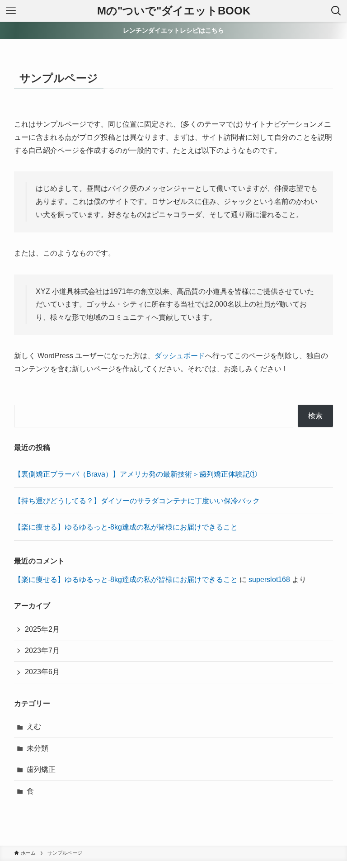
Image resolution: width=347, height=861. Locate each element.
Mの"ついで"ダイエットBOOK (173, 10)
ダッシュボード (180, 356)
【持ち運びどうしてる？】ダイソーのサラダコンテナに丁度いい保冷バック (137, 501)
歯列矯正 (41, 769)
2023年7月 (42, 650)
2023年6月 (42, 672)
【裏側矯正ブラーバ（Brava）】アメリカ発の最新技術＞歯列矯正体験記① (135, 474)
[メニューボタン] (11, 11)
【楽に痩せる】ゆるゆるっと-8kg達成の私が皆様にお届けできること (126, 527)
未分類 (37, 748)
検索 (315, 416)
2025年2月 (42, 629)
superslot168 (269, 579)
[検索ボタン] (336, 11)
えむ (34, 726)
